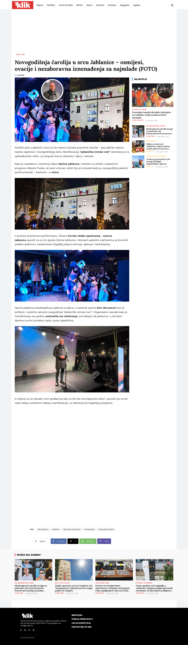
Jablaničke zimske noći (72, 529)
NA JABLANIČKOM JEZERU (155, 126)
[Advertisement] (94, 29)
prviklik (21, 75)
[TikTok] (29, 630)
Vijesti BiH (20, 54)
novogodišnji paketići (106, 529)
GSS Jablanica (43, 529)
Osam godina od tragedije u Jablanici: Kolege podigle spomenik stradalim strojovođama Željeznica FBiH (154, 588)
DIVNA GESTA (151, 141)
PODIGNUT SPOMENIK (144, 583)
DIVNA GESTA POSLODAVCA (156, 156)
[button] (172, 5)
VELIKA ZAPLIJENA (102, 583)
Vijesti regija (137, 120)
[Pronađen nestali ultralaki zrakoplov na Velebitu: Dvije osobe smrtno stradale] (152, 95)
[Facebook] (20, 630)
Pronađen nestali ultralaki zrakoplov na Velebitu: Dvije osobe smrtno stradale (151, 115)
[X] (33, 630)
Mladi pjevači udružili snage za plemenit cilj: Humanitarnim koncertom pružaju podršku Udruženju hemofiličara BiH (159, 131)
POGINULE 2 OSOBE (139, 109)
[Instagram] (25, 630)
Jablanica (55, 529)
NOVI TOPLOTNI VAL (62, 583)
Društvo (149, 151)
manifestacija (89, 529)
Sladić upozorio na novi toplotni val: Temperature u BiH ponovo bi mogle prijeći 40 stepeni (74, 588)
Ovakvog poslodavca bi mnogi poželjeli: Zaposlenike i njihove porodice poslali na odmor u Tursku (159, 161)
